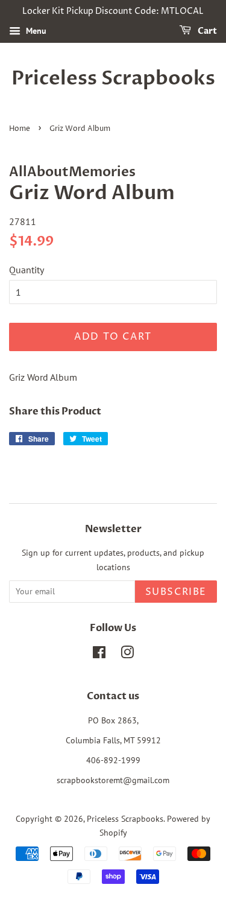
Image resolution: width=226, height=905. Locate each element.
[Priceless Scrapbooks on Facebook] (99, 654)
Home (19, 129)
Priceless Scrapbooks (113, 78)
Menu (35, 30)
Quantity (26, 270)
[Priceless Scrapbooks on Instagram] (127, 654)
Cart (206, 31)
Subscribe (176, 592)
